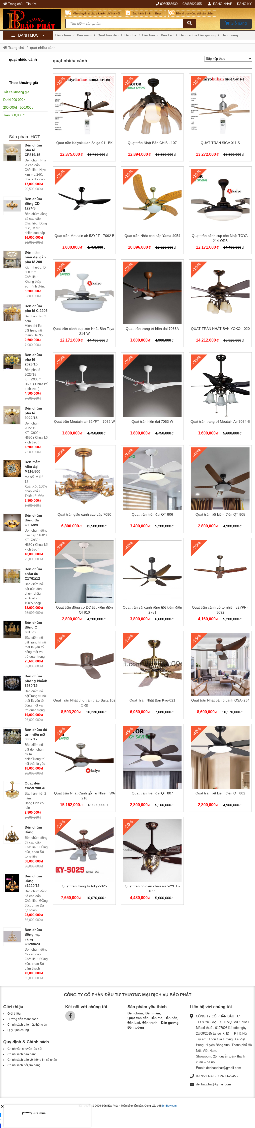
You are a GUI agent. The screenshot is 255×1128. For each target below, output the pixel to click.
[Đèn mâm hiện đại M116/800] (12, 469)
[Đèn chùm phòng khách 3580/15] (12, 683)
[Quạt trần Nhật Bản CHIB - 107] (152, 118)
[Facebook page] (70, 1016)
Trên (12, 115)
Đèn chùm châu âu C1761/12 (33, 573)
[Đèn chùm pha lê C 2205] (12, 313)
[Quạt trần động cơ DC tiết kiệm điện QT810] (84, 583)
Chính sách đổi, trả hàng (24, 1065)
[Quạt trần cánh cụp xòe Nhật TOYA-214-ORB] (220, 211)
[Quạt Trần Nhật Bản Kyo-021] (152, 676)
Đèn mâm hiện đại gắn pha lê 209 (35, 257)
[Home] (34, 19)
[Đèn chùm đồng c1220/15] (12, 883)
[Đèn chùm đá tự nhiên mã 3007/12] (12, 736)
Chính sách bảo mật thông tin (27, 1024)
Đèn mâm (84, 35)
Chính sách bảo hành (22, 1054)
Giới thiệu (14, 1013)
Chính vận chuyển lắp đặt (24, 1049)
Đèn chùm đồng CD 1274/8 (33, 203)
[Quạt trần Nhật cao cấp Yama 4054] (152, 211)
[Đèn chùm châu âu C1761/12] (12, 576)
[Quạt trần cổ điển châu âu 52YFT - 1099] (152, 862)
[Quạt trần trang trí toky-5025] (84, 862)
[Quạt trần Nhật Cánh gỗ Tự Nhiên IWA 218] (84, 769)
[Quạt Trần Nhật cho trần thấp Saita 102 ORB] (84, 676)
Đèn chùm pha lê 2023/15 (33, 359)
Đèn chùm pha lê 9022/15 (33, 413)
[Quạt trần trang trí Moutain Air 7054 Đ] (220, 397)
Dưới (13, 100)
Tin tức (31, 4)
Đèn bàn (148, 35)
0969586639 (169, 4)
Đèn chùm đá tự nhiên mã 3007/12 (36, 734)
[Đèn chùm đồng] (12, 834)
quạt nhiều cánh (43, 48)
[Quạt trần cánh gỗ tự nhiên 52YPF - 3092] (220, 583)
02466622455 (192, 4)
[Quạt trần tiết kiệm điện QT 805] (220, 490)
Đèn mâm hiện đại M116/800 (32, 466)
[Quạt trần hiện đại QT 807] (152, 769)
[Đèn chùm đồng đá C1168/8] (12, 522)
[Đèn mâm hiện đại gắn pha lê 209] (12, 259)
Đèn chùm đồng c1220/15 (33, 881)
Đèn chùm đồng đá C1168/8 (33, 520)
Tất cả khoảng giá (16, 92)
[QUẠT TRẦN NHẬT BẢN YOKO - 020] (220, 304)
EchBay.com (169, 1105)
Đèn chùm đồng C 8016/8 (33, 627)
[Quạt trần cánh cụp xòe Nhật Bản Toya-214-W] (84, 304)
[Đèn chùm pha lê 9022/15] (12, 415)
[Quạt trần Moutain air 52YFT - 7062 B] (84, 211)
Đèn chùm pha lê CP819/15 (33, 150)
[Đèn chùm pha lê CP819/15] (12, 152)
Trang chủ (14, 4)
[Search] (189, 23)
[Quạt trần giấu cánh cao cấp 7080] (84, 490)
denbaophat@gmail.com (213, 1084)
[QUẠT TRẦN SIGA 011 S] (220, 118)
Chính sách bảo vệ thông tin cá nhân (32, 1059)
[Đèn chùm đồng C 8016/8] (12, 629)
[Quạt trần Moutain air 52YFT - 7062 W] (84, 397)
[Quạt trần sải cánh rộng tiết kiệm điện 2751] (152, 583)
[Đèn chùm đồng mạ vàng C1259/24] (12, 936)
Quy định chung (18, 1030)
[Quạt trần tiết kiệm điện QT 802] (220, 769)
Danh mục (28, 35)
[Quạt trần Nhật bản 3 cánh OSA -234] (220, 676)
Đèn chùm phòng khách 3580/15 (36, 681)
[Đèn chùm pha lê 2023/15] (12, 361)
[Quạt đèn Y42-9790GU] (12, 790)
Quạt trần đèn (108, 35)
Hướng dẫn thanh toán (22, 1019)
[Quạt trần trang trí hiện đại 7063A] (152, 304)
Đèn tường (230, 35)
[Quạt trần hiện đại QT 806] (152, 490)
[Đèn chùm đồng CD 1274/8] (12, 206)
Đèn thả (130, 35)
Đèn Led (167, 35)
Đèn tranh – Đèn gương (198, 35)
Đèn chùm (63, 35)
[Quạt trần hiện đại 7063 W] (152, 397)
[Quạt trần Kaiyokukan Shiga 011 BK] (84, 118)
